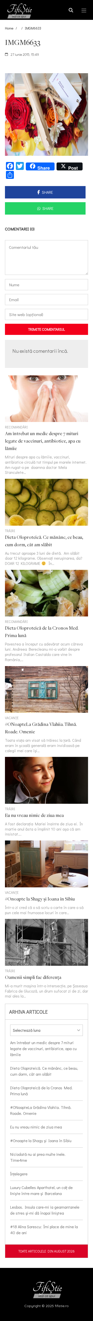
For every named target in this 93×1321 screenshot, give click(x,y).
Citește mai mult (46, 522)
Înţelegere (19, 1173)
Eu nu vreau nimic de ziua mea (36, 1126)
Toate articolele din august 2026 (46, 1251)
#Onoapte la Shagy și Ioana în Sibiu (40, 1140)
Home (9, 28)
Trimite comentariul (46, 329)
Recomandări (16, 427)
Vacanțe (12, 717)
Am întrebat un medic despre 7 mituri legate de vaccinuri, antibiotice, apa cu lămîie (43, 1048)
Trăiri (10, 530)
